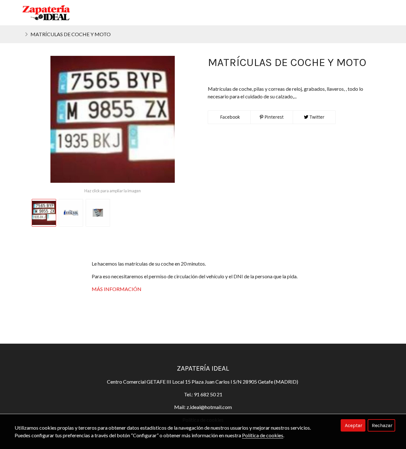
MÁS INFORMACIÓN (116, 289)
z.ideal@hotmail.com (209, 407)
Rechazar (382, 425)
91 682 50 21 (207, 394)
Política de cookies (262, 435)
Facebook (229, 117)
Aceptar (353, 425)
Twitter (316, 117)
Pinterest (273, 117)
